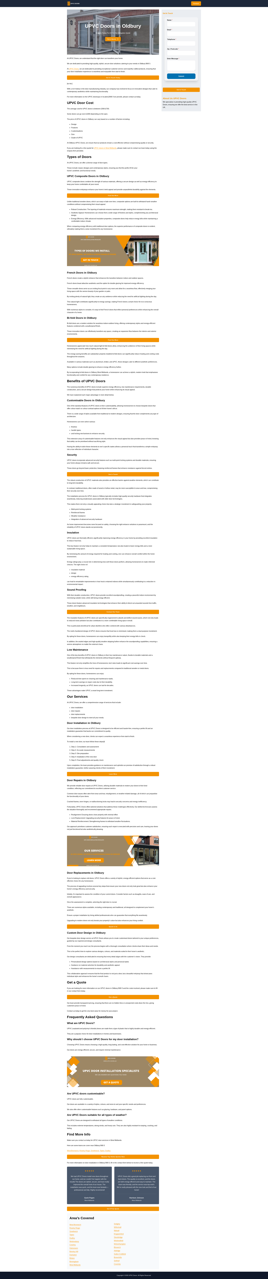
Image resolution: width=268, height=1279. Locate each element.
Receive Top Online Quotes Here (113, 1157)
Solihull (117, 1261)
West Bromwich (73, 1151)
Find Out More (113, 195)
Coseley (73, 1245)
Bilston (72, 1258)
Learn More (113, 774)
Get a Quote (111, 39)
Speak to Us (113, 926)
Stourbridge (118, 1237)
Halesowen (74, 1248)
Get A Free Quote (113, 1209)
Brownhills (118, 1257)
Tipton (102, 1151)
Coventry (117, 1264)
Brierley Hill (74, 1251)
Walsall (116, 1230)
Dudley (108, 1151)
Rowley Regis (84, 1151)
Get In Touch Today (113, 78)
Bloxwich (117, 1247)
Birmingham (74, 1261)
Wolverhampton (120, 1244)
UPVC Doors (74, 69)
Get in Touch (113, 474)
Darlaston (73, 1255)
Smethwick (95, 1151)
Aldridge (117, 1251)
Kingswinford (119, 1234)
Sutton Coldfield (120, 1254)
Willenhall (117, 1227)
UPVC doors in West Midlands (105, 148)
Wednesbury (74, 1241)
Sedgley (117, 1224)
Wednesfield (118, 1241)
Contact (196, 3)
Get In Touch (181, 90)
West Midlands (75, 1265)
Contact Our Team (113, 612)
